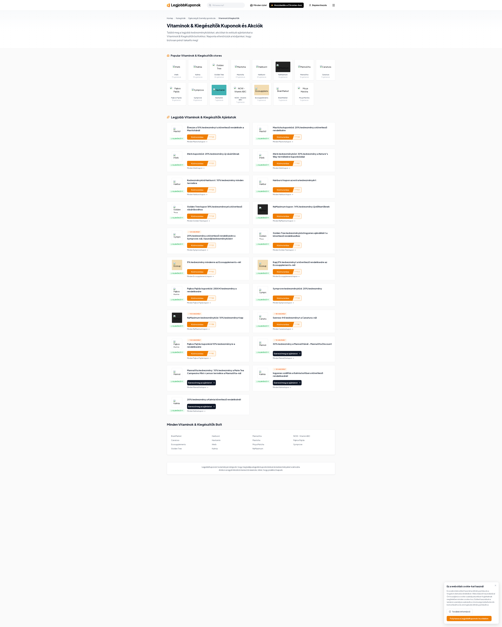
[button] (208, 134)
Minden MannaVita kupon (282, 358)
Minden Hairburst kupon (196, 194)
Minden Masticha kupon (196, 142)
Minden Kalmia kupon (281, 387)
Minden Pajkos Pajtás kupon (198, 303)
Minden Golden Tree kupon (197, 221)
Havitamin (216, 440)
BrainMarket (176, 436)
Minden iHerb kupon (194, 168)
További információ (461, 611)
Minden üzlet (260, 5)
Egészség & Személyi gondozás (202, 18)
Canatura (175, 440)
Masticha (256, 440)
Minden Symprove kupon (196, 250)
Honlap (170, 18)
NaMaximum (258, 448)
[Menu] (333, 5)
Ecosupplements (178, 444)
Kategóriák (181, 18)
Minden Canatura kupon (282, 329)
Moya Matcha (258, 444)
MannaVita (257, 436)
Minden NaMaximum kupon (283, 221)
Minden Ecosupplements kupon (199, 276)
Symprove (297, 444)
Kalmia (215, 448)
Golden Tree (176, 448)
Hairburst (216, 436)
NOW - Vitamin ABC (301, 436)
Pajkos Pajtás (299, 440)
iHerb (214, 444)
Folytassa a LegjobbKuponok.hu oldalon (469, 618)
